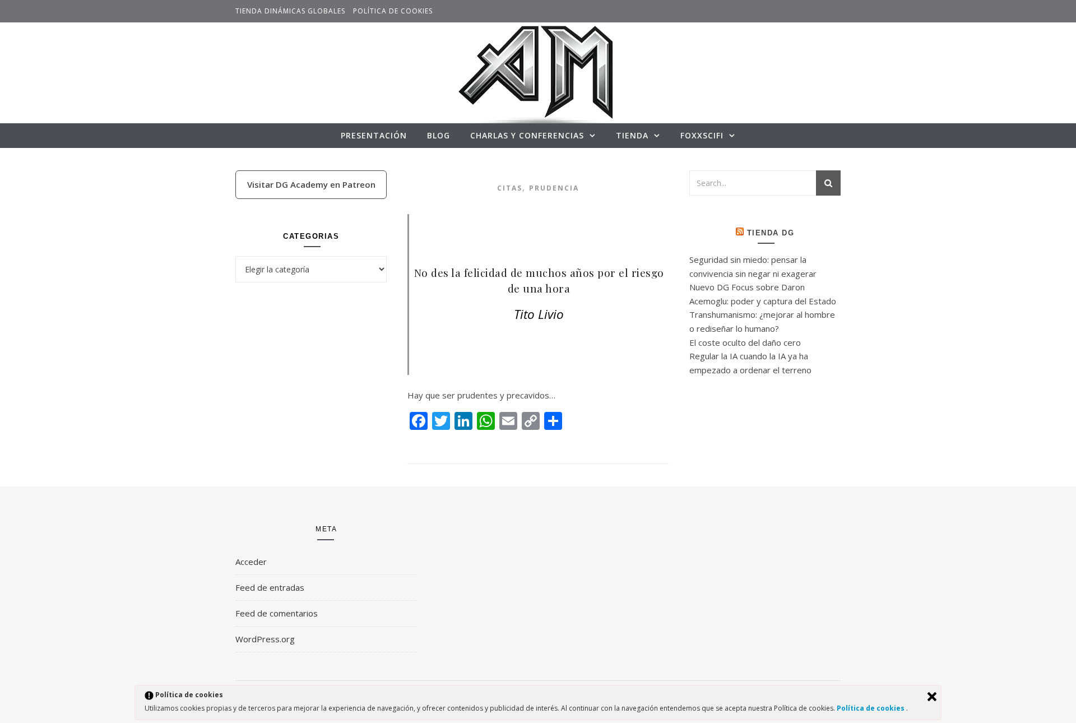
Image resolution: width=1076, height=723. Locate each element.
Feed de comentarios (276, 613)
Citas (509, 188)
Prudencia (554, 188)
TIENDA (632, 135)
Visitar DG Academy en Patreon (311, 184)
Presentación (374, 135)
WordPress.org (265, 639)
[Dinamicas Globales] (538, 80)
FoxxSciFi (701, 135)
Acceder (251, 561)
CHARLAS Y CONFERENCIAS (527, 135)
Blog (438, 135)
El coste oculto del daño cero (745, 342)
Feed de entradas (269, 587)
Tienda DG (771, 233)
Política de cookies (393, 11)
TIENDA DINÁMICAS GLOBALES (290, 11)
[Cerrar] (931, 696)
